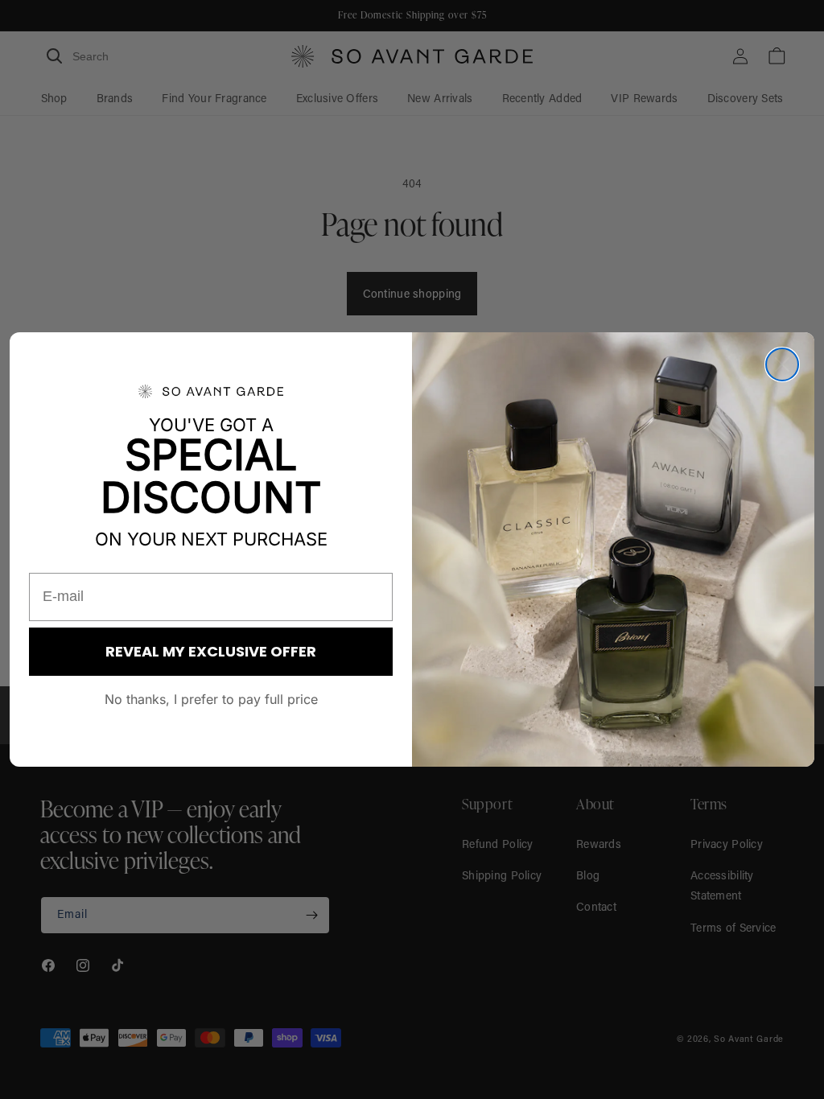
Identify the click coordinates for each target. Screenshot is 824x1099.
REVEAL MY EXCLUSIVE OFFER (210, 651)
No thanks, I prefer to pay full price (211, 699)
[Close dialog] (782, 364)
